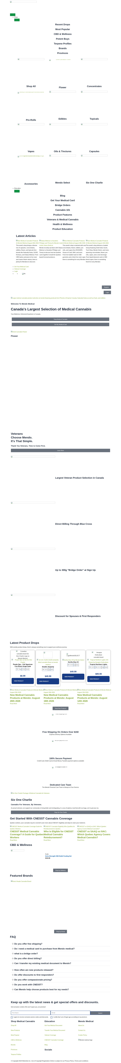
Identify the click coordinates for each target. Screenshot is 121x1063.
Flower (62, 87)
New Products (15, 1030)
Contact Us (81, 1030)
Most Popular (62, 29)
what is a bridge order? (26, 953)
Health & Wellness (63, 224)
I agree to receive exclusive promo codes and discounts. (30, 1017)
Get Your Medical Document (53, 1025)
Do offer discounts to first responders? (34, 975)
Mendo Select (62, 182)
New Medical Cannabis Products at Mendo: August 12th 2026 (92, 698)
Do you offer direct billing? (28, 958)
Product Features (62, 214)
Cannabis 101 (62, 210)
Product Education (62, 229)
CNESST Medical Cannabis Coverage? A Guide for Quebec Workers (27, 834)
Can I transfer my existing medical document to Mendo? (42, 963)
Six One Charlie (94, 182)
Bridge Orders (62, 205)
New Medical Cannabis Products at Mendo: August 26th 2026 (25, 698)
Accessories (31, 183)
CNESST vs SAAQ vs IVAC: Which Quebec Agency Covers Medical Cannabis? (93, 834)
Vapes (31, 151)
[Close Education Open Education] (17, 191)
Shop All (31, 86)
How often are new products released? (33, 970)
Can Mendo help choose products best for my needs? (41, 989)
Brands (63, 48)
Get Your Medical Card (62, 200)
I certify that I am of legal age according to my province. (70, 1017)
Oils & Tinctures (62, 151)
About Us (81, 1025)
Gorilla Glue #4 (73, 662)
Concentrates (94, 86)
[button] (60, 943)
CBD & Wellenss (16, 1040)
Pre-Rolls (31, 120)
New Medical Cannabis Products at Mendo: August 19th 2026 (59, 698)
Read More (13, 703)
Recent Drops (62, 24)
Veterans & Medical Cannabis (62, 219)
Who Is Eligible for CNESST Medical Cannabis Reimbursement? (59, 834)
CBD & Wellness (63, 34)
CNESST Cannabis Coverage (54, 1040)
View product (19, 681)
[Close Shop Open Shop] (17, 20)
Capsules (94, 151)
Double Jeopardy (48, 667)
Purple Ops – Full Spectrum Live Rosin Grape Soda (23, 665)
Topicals (94, 118)
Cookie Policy (82, 1035)
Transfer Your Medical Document (55, 1030)
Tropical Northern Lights (98, 664)
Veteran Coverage (50, 1035)
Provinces (62, 53)
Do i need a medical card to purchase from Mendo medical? (44, 948)
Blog (62, 195)
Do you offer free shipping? (28, 944)
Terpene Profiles (62, 43)
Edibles (63, 118)
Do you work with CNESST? (28, 984)
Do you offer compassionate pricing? (33, 980)
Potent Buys (62, 39)
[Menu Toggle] (12, 14)
